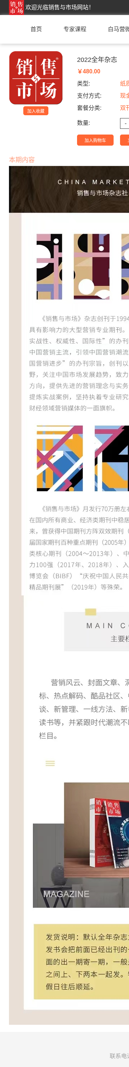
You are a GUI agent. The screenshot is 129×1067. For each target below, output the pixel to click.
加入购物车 (95, 140)
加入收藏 (35, 111)
